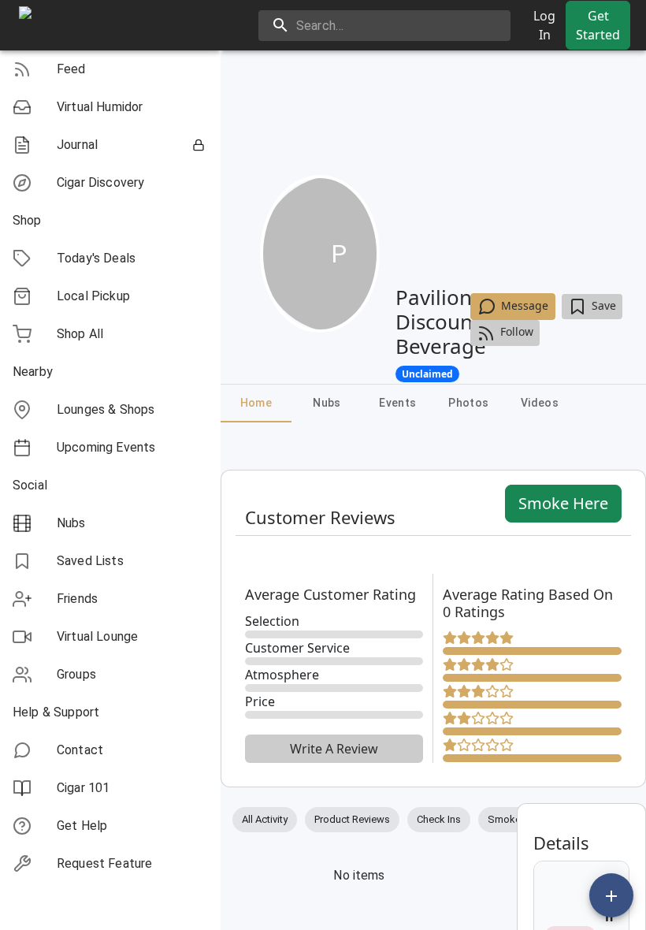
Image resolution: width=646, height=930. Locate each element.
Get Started (598, 25)
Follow (516, 331)
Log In (544, 25)
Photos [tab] (468, 402)
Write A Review (334, 748)
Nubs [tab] (327, 402)
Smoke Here (563, 503)
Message (524, 305)
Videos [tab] (540, 402)
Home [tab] (256, 402)
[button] (110, 69)
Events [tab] (397, 402)
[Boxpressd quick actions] (611, 895)
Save (604, 305)
